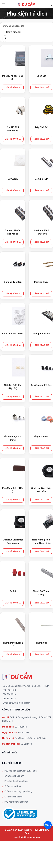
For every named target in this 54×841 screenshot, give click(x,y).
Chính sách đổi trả (12, 786)
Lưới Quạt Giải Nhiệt (12, 333)
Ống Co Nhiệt (41, 436)
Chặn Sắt (41, 75)
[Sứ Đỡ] (21, 574)
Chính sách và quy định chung (18, 791)
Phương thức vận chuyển (16, 802)
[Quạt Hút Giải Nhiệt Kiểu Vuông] (21, 522)
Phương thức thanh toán (16, 781)
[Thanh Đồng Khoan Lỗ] (21, 625)
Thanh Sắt (41, 642)
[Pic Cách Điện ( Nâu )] (21, 470)
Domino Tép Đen (13, 282)
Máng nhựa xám (41, 333)
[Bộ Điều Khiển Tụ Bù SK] (21, 58)
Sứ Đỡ (13, 591)
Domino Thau (41, 282)
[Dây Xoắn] (21, 161)
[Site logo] (27, 4)
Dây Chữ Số (41, 127)
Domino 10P (41, 179)
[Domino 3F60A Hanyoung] (21, 213)
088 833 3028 (9, 698)
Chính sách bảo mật (13, 796)
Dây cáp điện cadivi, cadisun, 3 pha (20, 771)
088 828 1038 (9, 694)
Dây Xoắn (13, 179)
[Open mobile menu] (4, 4)
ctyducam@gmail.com (19, 703)
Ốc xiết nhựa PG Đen (41, 385)
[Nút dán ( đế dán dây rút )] (21, 367)
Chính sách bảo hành (14, 776)
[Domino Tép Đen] (21, 264)
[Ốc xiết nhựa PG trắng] (21, 419)
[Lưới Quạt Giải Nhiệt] (21, 316)
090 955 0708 (9, 690)
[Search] (50, 4)
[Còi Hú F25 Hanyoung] (21, 110)
